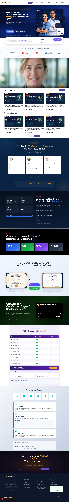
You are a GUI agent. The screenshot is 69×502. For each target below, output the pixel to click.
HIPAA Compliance (27, 482)
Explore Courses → (11, 319)
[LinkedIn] (11, 487)
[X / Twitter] (7, 487)
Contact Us (39, 479)
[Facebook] (13, 487)
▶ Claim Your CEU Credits (20, 31)
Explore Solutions (10, 31)
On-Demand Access (27, 487)
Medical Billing (26, 479)
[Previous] (31, 177)
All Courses (26, 477)
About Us (38, 477)
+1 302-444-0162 (40, 484)
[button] (34, 73)
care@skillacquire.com (41, 483)
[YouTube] (9, 487)
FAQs (50, 479)
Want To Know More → (34, 284)
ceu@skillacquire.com (40, 491)
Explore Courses (53, 367)
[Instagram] (16, 487)
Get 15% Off (45, 468)
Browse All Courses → (34, 288)
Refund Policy (52, 477)
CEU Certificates (26, 484)
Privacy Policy (52, 482)
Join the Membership (57, 39)
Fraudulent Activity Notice (54, 484)
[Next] (38, 177)
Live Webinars (26, 485)
